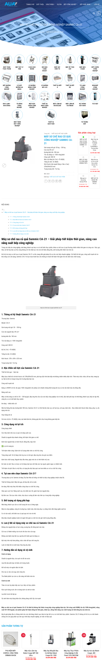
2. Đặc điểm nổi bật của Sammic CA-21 (21, 219)
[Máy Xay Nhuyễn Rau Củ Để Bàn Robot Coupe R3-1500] (50, 639)
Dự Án (59, 4)
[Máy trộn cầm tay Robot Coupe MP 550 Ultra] (30, 639)
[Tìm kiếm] (94, 13)
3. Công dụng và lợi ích (18, 222)
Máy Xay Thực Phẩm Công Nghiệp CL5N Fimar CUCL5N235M (71, 653)
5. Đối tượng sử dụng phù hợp (19, 228)
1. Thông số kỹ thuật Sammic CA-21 (21, 216)
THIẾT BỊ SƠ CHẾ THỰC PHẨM (54, 32)
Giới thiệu (40, 4)
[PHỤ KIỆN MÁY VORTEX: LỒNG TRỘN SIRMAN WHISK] (10, 639)
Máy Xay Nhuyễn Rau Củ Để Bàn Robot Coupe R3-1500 (51, 653)
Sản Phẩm (49, 4)
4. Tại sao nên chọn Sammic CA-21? (21, 225)
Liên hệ (96, 4)
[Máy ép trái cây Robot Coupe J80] (91, 639)
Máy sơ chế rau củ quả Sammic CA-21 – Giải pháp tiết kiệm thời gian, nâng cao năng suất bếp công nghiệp (35, 212)
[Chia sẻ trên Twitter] (49, 181)
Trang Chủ (30, 4)
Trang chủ (41, 32)
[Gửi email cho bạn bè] (53, 181)
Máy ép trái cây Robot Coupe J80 (91, 652)
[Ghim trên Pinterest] (56, 181)
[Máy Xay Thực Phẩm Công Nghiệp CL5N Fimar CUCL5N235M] (71, 639)
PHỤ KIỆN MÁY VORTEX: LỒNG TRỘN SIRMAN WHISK (10, 653)
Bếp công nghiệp (70, 4)
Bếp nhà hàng (85, 4)
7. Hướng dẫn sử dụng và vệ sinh (20, 234)
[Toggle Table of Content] (2, 210)
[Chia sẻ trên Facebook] (45, 181)
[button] (4, 165)
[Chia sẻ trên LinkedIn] (60, 181)
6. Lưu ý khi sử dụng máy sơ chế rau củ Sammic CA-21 (25, 231)
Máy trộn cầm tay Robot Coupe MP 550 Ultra (30, 653)
